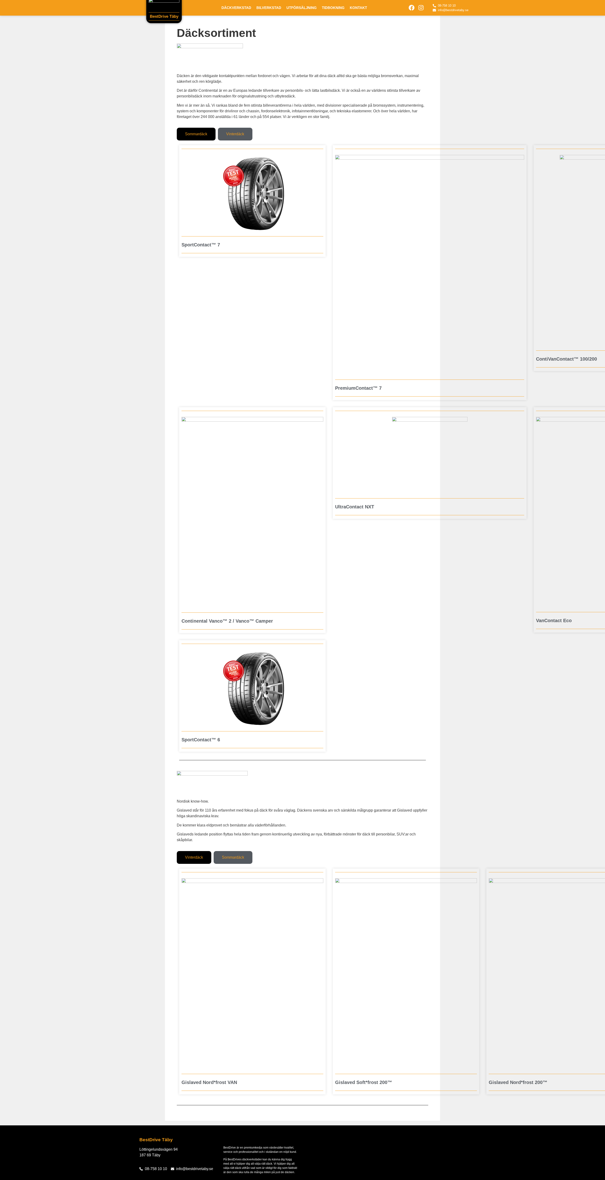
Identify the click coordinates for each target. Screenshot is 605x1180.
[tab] (196, 134)
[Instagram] (421, 8)
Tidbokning (333, 8)
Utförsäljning (301, 8)
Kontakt (358, 8)
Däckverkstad (236, 8)
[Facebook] (411, 8)
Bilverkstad (268, 8)
